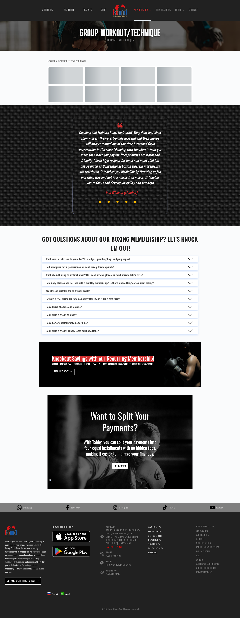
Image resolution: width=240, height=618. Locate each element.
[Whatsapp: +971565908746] (102, 572)
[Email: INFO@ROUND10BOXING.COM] (102, 563)
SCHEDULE (69, 10)
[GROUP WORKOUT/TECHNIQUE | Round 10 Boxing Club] (120, 10)
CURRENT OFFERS (203, 543)
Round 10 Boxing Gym (206, 568)
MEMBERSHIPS (141, 10)
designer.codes (135, 609)
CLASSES (87, 10)
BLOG (198, 555)
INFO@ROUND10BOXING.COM (118, 564)
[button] (65, 594)
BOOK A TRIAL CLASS (205, 526)
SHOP (103, 10)
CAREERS (199, 560)
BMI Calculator (203, 551)
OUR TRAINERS (163, 10)
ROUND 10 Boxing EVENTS (207, 547)
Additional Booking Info (207, 564)
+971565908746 (113, 573)
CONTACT (193, 10)
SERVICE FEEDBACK (204, 572)
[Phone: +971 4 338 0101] (102, 554)
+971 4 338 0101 (113, 555)
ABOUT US (47, 10)
